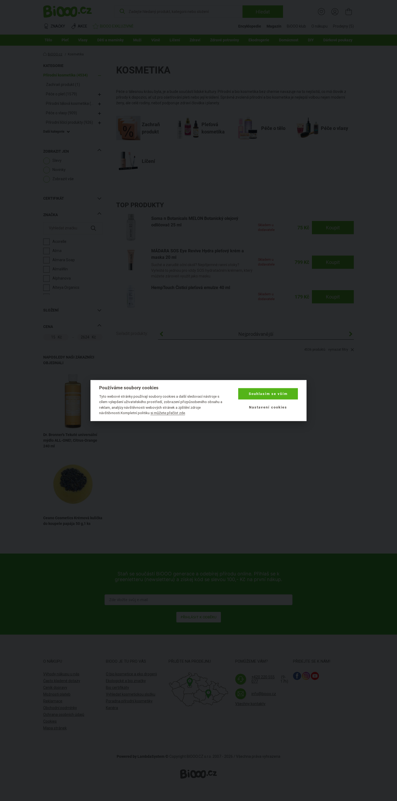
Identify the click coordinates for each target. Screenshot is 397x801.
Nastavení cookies (268, 407)
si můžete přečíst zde (167, 413)
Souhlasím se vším (268, 394)
